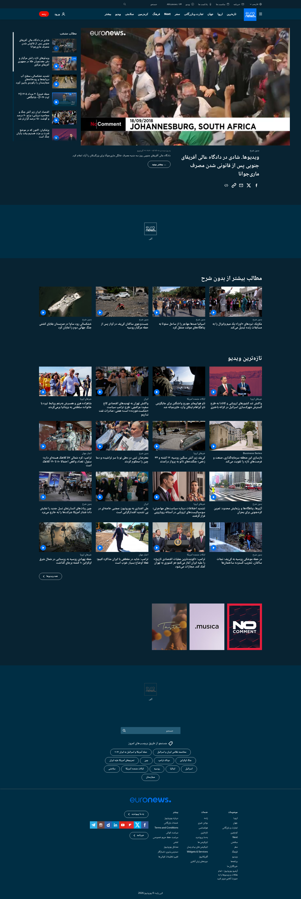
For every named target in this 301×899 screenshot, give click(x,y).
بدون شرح (257, 319)
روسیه (157, 769)
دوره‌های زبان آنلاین (199, 861)
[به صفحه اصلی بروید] (250, 14)
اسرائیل (189, 769)
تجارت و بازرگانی (193, 14)
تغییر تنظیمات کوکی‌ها (168, 857)
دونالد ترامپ (164, 760)
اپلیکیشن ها (203, 842)
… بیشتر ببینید (159, 164)
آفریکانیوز (203, 857)
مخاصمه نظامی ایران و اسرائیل (171, 752)
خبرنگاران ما (232, 866)
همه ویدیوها (52, 576)
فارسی (255, 4)
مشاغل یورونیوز (171, 847)
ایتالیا (172, 769)
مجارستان (150, 777)
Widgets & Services (197, 852)
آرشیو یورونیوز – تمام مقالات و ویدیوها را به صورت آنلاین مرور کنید (227, 875)
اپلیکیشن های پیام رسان (197, 847)
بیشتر (175, 813)
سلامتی (129, 14)
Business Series (252, 453)
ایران (146, 399)
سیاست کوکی (172, 833)
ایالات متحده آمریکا (135, 769)
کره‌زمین (143, 14)
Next (167, 14)
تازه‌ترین (231, 14)
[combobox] (142, 4)
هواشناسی (203, 828)
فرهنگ (156, 14)
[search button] (125, 4)
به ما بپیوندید (202, 837)
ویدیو (118, 14)
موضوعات (233, 813)
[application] (185, 86)
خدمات (204, 813)
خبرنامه (140, 835)
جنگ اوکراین (186, 760)
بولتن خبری (203, 823)
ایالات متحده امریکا (196, 399)
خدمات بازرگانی (171, 823)
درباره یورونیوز (171, 818)
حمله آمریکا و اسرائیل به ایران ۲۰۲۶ (131, 752)
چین (146, 760)
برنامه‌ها (234, 861)
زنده (44, 13)
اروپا (220, 14)
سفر (177, 14)
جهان (210, 14)
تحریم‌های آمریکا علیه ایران (121, 760)
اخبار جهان (87, 453)
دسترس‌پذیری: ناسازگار (168, 852)
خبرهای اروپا (256, 399)
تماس (175, 842)
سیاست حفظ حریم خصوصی (165, 837)
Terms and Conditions (166, 828)
